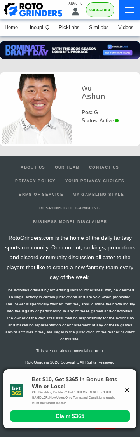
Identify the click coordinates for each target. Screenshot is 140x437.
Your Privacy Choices (95, 181)
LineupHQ (38, 27)
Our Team (67, 167)
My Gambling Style (98, 194)
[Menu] (129, 10)
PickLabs (69, 27)
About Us (33, 167)
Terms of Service (39, 194)
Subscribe (100, 10)
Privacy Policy (35, 181)
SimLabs (99, 27)
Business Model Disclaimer (70, 221)
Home (11, 27)
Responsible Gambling (70, 208)
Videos (126, 27)
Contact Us (104, 167)
